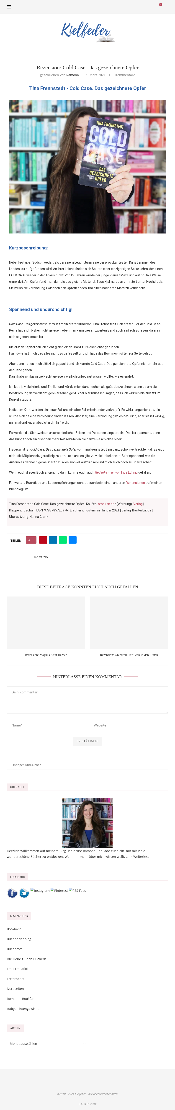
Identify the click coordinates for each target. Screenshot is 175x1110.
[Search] (166, 6)
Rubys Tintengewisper (24, 1008)
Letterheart (15, 979)
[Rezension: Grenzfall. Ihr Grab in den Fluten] (129, 622)
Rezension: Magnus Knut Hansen (46, 655)
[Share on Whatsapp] (63, 540)
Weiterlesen (142, 856)
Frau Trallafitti (17, 969)
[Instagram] (138, 6)
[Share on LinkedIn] (53, 540)
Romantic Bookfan (20, 998)
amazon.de (106, 504)
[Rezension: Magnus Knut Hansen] (46, 622)
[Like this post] (32, 540)
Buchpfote (15, 949)
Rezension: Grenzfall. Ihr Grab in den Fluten (129, 655)
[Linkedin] (143, 6)
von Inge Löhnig (116, 472)
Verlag (138, 504)
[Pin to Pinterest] (43, 540)
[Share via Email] (73, 540)
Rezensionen (135, 483)
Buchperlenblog (19, 939)
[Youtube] (148, 6)
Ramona (72, 75)
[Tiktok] (152, 6)
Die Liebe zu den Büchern (26, 959)
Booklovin (14, 929)
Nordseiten (15, 988)
